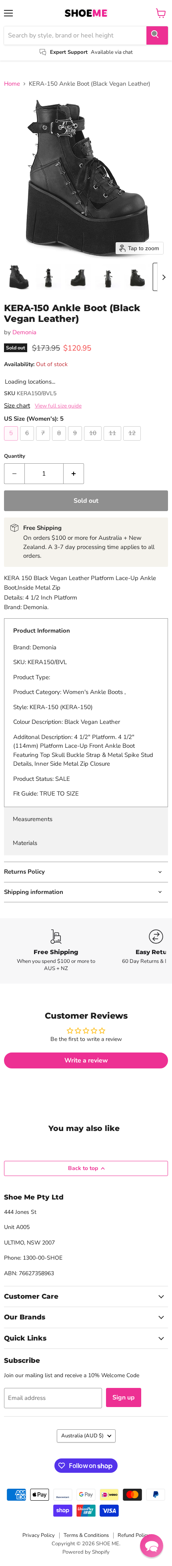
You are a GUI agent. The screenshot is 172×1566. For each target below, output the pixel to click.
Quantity (14, 456)
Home (12, 83)
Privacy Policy (38, 1535)
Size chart (17, 405)
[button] (18, 276)
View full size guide (58, 406)
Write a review (86, 1060)
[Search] (157, 35)
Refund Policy (134, 1535)
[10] (94, 443)
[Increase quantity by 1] (74, 473)
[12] (133, 443)
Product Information (41, 631)
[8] (60, 443)
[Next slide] (163, 277)
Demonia (24, 332)
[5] (12, 443)
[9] (76, 443)
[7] (44, 443)
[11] (113, 443)
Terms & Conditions (86, 1535)
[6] (28, 443)
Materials (25, 843)
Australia (82, 1435)
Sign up (123, 1397)
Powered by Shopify (86, 1552)
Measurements (32, 819)
